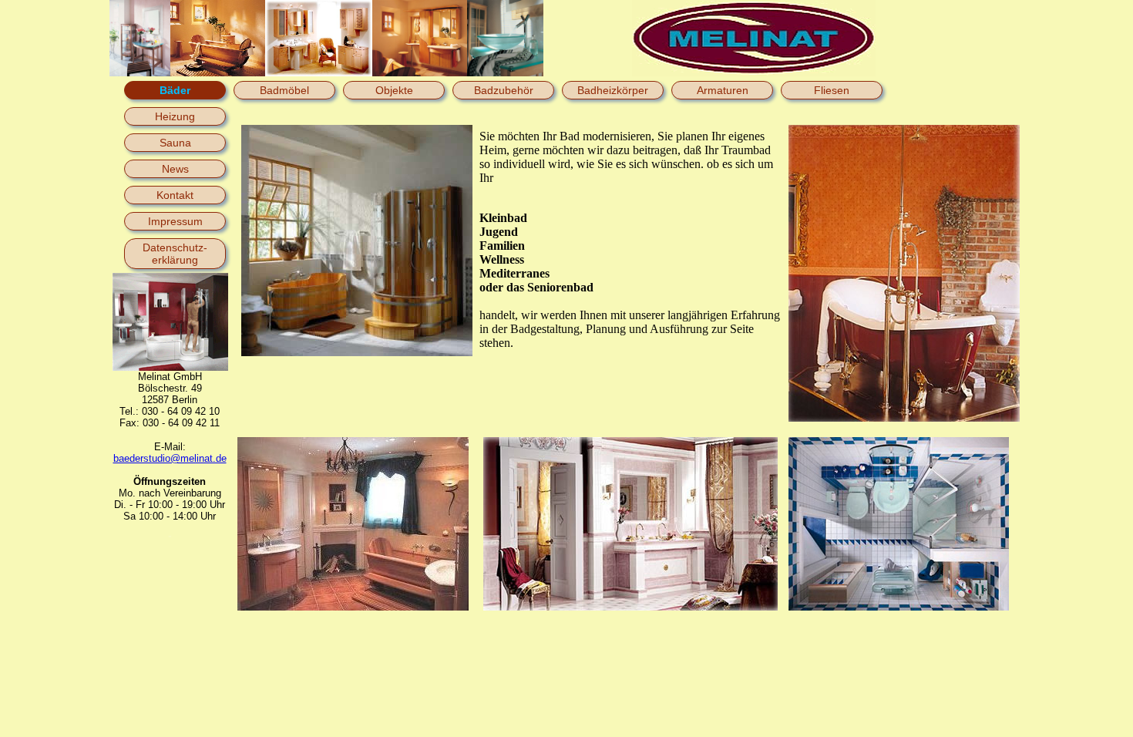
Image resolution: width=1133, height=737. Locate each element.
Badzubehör (503, 90)
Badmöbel (284, 90)
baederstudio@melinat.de (170, 458)
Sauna (175, 142)
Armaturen (722, 90)
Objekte (394, 90)
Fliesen (831, 90)
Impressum (175, 221)
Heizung (175, 116)
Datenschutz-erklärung (175, 253)
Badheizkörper (612, 90)
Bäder (175, 90)
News (175, 169)
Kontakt (174, 195)
